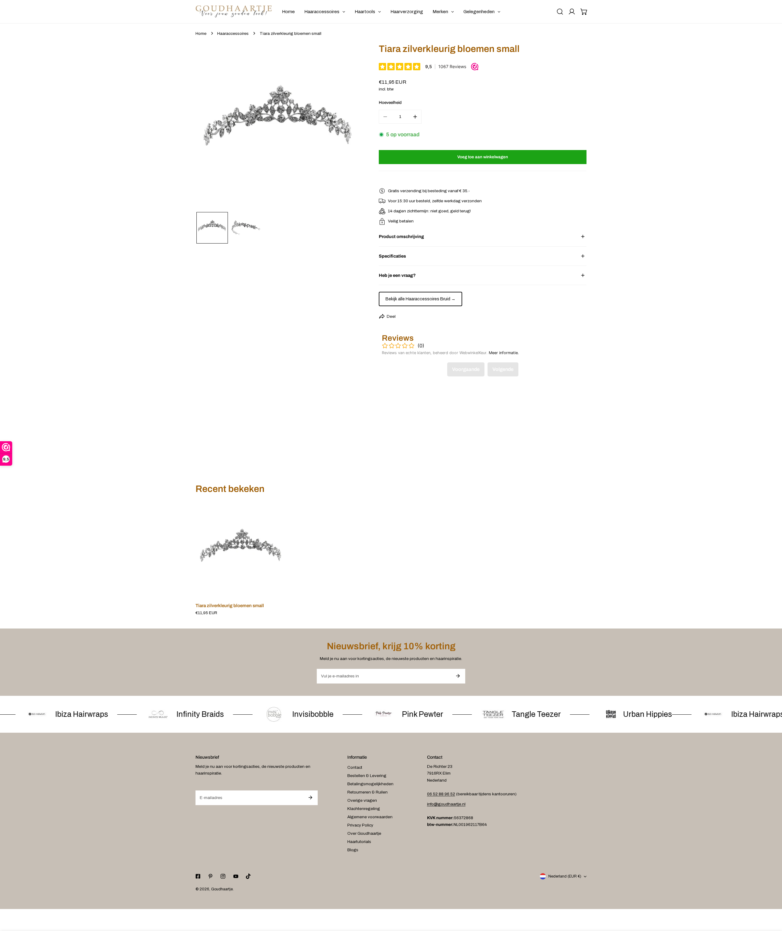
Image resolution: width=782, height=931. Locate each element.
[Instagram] (223, 876)
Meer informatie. (504, 352)
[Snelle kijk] (276, 591)
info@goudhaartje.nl (446, 804)
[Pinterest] (210, 876)
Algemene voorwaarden (370, 817)
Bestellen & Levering (366, 775)
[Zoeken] (560, 11)
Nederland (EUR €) (564, 876)
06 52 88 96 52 (441, 794)
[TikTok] (248, 876)
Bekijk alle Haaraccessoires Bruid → (420, 299)
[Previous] (209, 128)
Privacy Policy (360, 825)
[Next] (349, 128)
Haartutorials (359, 841)
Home (201, 33)
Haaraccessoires (233, 33)
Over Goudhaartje (364, 833)
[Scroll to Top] (771, 899)
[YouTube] (235, 876)
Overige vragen (362, 800)
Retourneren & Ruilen (367, 792)
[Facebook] (198, 876)
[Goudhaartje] (234, 11)
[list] (279, 126)
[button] (584, 11)
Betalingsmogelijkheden (370, 784)
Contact (354, 767)
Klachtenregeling (363, 808)
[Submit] (458, 676)
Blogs (352, 850)
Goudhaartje (222, 889)
